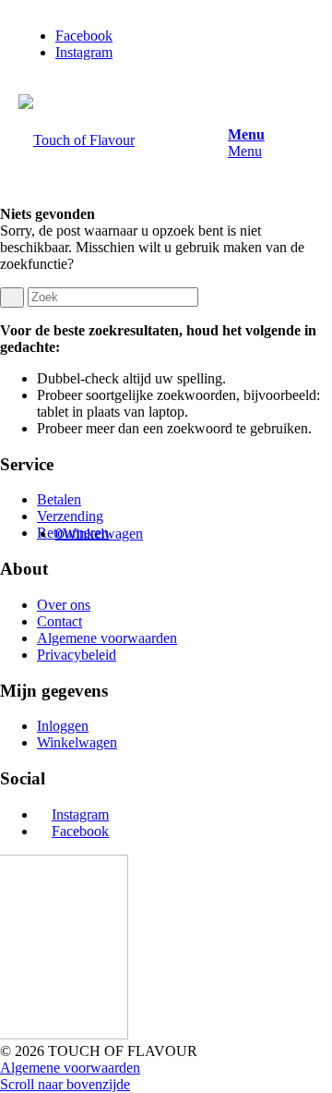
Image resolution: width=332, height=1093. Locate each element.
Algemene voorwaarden (107, 638)
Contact (59, 621)
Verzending (70, 516)
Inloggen (63, 726)
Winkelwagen (77, 742)
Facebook (80, 831)
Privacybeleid (76, 654)
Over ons (63, 605)
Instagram (80, 814)
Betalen (59, 499)
